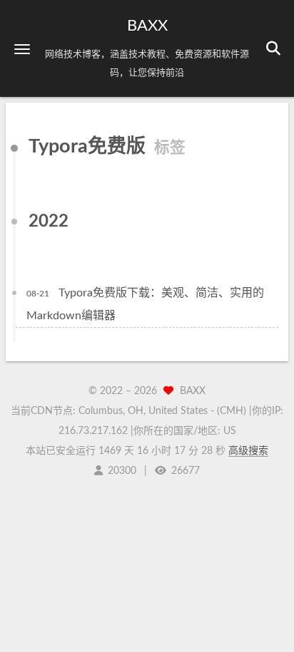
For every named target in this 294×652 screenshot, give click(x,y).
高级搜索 (248, 451)
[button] (22, 48)
